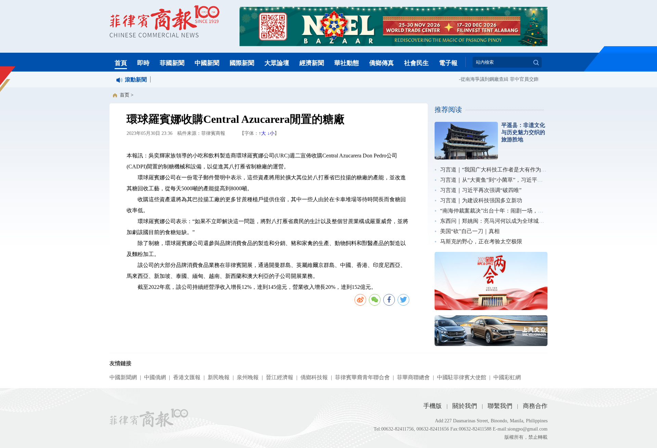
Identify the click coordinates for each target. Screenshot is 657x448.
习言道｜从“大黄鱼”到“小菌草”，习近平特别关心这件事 (508, 180)
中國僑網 (155, 377)
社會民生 (416, 63)
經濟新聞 (311, 63)
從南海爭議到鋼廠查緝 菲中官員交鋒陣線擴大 (505, 79)
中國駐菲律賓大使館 (461, 377)
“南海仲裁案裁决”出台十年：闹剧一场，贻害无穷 (500, 211)
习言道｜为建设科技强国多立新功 (481, 200)
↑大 (262, 133)
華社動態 (346, 63)
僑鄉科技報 (314, 377)
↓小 (270, 133)
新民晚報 (219, 377)
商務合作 (535, 405)
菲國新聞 (172, 63)
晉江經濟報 (279, 377)
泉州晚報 (248, 377)
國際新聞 (242, 63)
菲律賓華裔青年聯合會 (362, 377)
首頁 (121, 63)
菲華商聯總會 (413, 377)
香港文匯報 (187, 377)
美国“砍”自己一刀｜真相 (470, 231)
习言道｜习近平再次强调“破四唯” (480, 190)
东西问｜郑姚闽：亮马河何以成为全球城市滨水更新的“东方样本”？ (522, 221)
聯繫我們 (500, 405)
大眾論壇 (277, 63)
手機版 (432, 405)
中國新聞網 (123, 377)
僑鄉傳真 (381, 63)
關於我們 (464, 405)
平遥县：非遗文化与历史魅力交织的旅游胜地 (523, 132)
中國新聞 (207, 63)
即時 (143, 63)
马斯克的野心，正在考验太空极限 (481, 241)
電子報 (448, 63)
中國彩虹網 (507, 377)
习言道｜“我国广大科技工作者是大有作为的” (494, 169)
